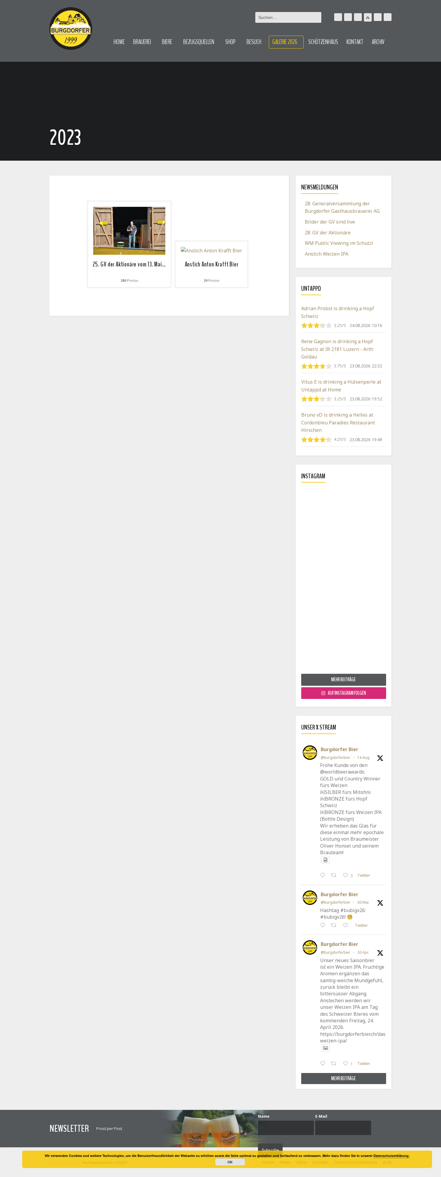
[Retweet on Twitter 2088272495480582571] (335, 875)
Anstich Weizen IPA (326, 254)
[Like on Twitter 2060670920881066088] (347, 925)
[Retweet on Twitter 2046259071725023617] (335, 1064)
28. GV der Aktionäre (328, 232)
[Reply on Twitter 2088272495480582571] (324, 875)
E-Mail (321, 1116)
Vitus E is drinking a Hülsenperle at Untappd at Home (341, 386)
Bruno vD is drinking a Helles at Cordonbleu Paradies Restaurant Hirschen (338, 422)
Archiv (378, 42)
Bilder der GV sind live (330, 221)
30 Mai (363, 902)
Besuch (254, 42)
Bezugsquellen (198, 42)
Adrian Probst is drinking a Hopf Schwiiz (337, 312)
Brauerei (142, 42)
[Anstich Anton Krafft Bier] (211, 250)
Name (263, 1116)
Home (119, 42)
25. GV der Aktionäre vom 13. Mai (129, 264)
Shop (230, 42)
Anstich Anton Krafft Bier (211, 264)
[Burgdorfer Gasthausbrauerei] (71, 29)
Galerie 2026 (284, 42)
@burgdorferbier (335, 757)
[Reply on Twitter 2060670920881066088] (324, 925)
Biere (167, 42)
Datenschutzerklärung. (392, 1155)
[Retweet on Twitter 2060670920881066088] (335, 925)
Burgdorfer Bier (339, 749)
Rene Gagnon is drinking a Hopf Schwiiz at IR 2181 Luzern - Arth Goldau (337, 349)
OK (230, 1162)
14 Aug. (363, 757)
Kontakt (354, 42)
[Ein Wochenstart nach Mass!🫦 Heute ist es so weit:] (343, 580)
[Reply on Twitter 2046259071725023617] (324, 1064)
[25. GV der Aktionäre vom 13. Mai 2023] (129, 230)
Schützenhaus (323, 42)
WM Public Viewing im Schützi (339, 243)
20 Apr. (363, 952)
